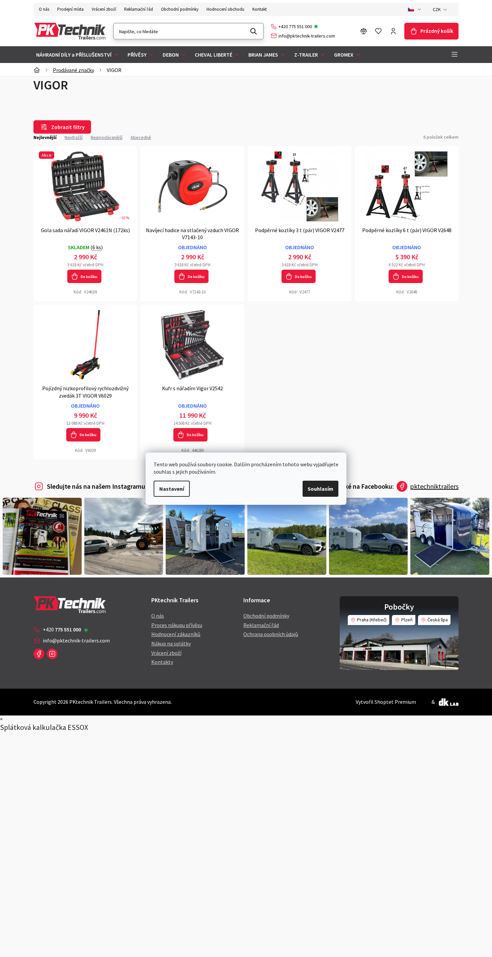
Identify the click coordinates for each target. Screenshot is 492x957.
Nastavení (171, 488)
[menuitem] (77, 54)
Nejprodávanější (106, 137)
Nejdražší (74, 137)
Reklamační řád (138, 9)
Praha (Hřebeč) (372, 620)
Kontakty (162, 662)
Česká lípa (437, 620)
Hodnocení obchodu (225, 9)
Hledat (254, 31)
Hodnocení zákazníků (175, 634)
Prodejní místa (70, 9)
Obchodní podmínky (179, 9)
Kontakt (259, 9)
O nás (44, 9)
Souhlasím (320, 488)
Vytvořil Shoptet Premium (386, 701)
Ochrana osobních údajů (270, 634)
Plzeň (407, 620)
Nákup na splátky (171, 643)
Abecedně (141, 137)
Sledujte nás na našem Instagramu (96, 486)
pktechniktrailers (434, 486)
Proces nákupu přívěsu (176, 625)
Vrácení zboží (104, 9)
